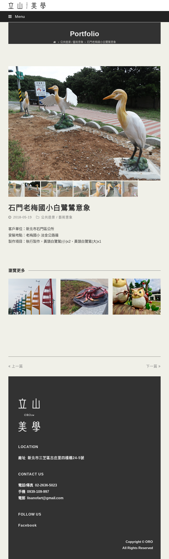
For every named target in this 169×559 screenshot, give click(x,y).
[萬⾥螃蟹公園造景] (84, 311)
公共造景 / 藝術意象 (57, 217)
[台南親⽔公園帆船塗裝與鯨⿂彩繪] (32, 311)
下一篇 (151, 366)
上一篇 (17, 366)
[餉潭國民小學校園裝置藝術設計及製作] (136, 311)
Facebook (27, 525)
